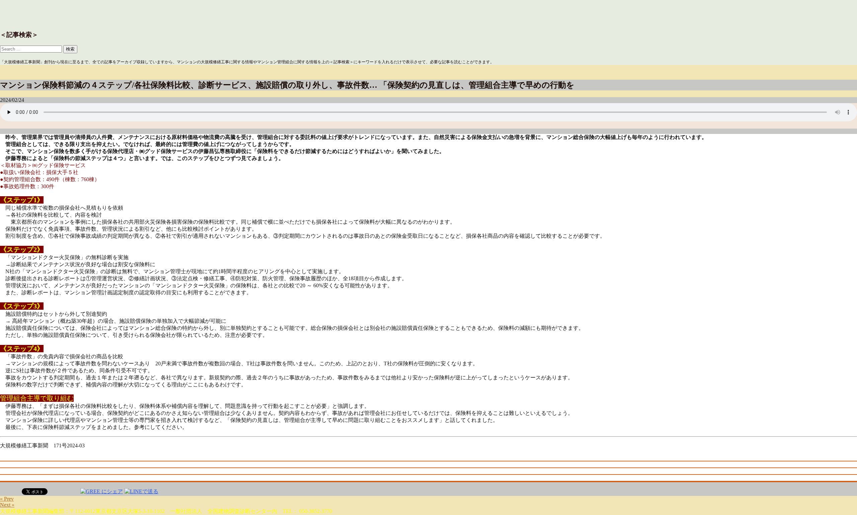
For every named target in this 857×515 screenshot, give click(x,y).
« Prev (7, 499)
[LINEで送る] (141, 491)
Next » (7, 505)
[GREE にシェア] (101, 491)
